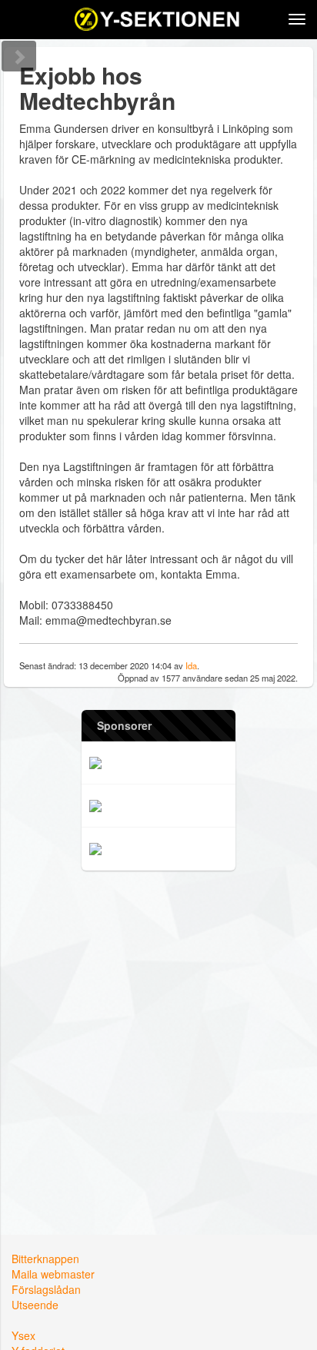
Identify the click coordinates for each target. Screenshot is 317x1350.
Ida (191, 665)
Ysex (23, 1335)
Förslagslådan (46, 1289)
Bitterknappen (45, 1258)
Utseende (35, 1304)
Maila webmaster (53, 1274)
